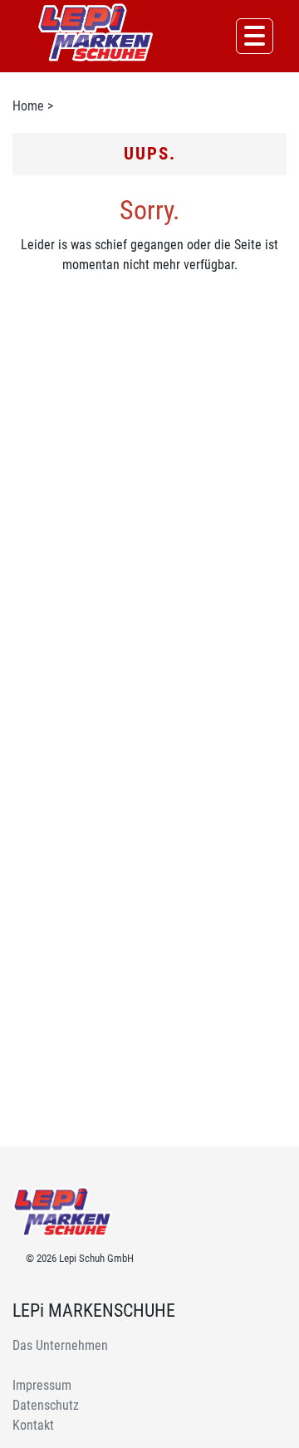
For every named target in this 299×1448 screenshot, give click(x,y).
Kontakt (33, 1425)
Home (28, 106)
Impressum (41, 1385)
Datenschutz (45, 1405)
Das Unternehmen (60, 1345)
